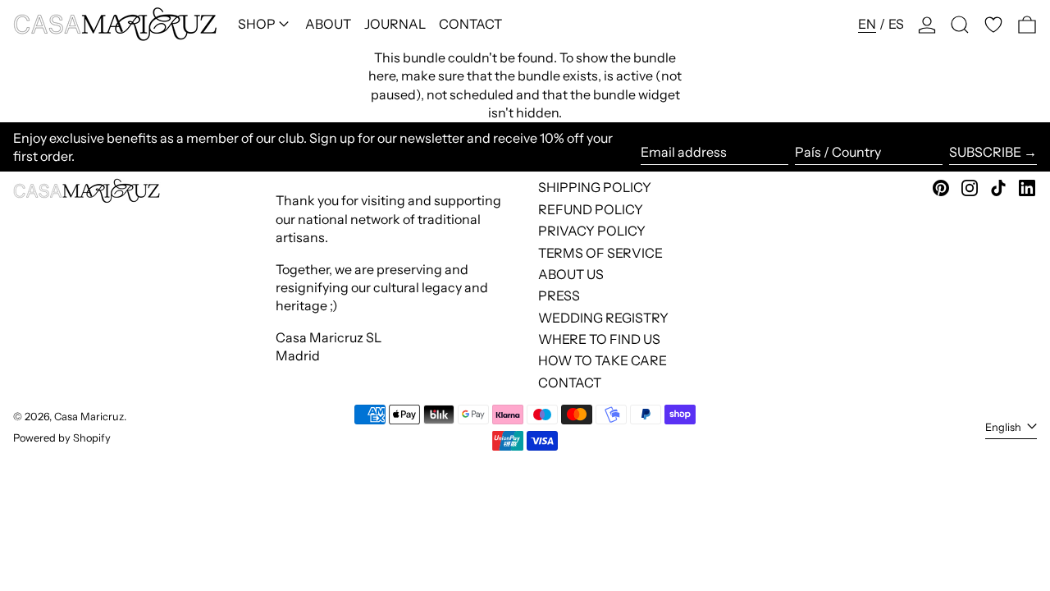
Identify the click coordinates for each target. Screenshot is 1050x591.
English (1004, 427)
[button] (960, 24)
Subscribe (985, 152)
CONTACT (569, 382)
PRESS (559, 295)
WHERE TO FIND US (599, 339)
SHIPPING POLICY (594, 187)
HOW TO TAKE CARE (602, 360)
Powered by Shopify (62, 438)
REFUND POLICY (590, 209)
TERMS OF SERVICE (600, 253)
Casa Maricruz (89, 416)
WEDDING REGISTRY (603, 317)
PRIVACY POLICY (592, 230)
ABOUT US (571, 274)
